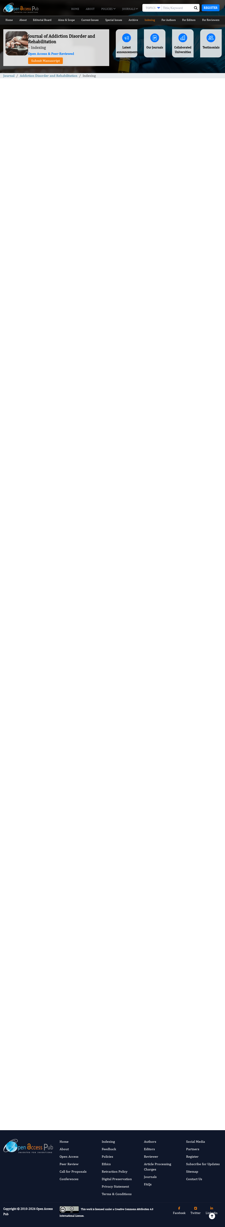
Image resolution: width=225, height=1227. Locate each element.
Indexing (150, 20)
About (90, 9)
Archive (133, 20)
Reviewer (151, 1156)
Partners (192, 1149)
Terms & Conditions (117, 1194)
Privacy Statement (115, 1186)
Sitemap (192, 1171)
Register (211, 7)
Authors (150, 1141)
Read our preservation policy (134, 1118)
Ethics (106, 1164)
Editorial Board (42, 20)
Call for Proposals (73, 1171)
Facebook (179, 1213)
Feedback (109, 1149)
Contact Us (194, 1179)
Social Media (195, 1141)
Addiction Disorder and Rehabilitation (48, 75)
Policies (107, 9)
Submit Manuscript (45, 61)
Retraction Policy (114, 1171)
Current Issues (90, 20)
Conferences (69, 1179)
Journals (129, 9)
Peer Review (69, 1164)
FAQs (148, 1184)
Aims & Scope (66, 20)
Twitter (196, 1213)
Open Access (69, 1156)
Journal (9, 75)
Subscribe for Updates (203, 1164)
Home (75, 9)
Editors (149, 1149)
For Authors (168, 20)
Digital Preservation (117, 1179)
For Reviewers (211, 20)
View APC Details (140, 1067)
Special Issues (113, 20)
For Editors (189, 20)
